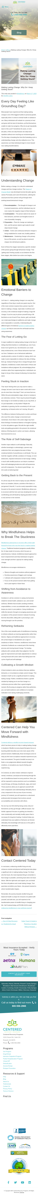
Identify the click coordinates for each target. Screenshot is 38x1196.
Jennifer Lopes (7, 96)
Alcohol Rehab (7, 1066)
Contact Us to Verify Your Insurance (19, 974)
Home (3, 50)
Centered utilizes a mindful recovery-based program (17, 742)
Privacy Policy (7, 1088)
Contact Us (6, 1086)
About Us (6, 1081)
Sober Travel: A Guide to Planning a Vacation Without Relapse (29, 924)
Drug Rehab (7, 1054)
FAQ (4, 1076)
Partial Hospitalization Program (13, 1059)
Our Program (7, 1051)
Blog (8, 50)
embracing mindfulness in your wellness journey (16, 908)
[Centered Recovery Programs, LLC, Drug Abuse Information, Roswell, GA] (19, 1130)
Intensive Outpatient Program (12, 1056)
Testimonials (7, 1084)
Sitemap (22, 1192)
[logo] (19, 5)
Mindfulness (20, 93)
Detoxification (7, 1063)
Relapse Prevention (9, 1068)
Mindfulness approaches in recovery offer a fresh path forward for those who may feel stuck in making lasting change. (18, 545)
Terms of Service (8, 1091)
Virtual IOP (6, 1061)
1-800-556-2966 (20, 15)
